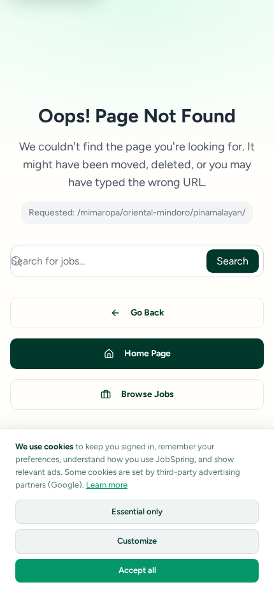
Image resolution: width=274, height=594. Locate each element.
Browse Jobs (147, 394)
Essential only (137, 511)
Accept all (137, 570)
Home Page (147, 353)
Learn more (106, 484)
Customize (137, 541)
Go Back (147, 312)
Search (233, 261)
